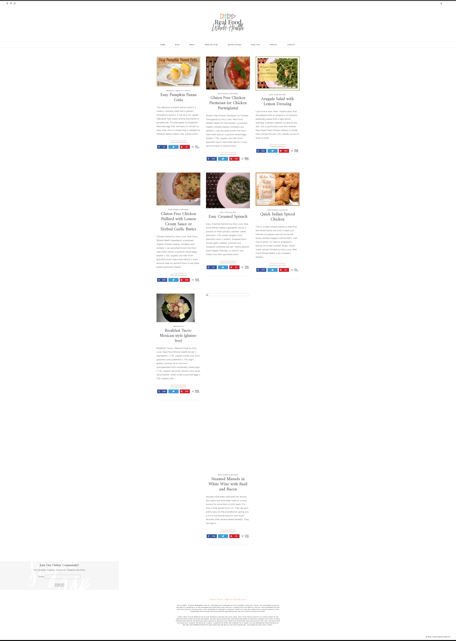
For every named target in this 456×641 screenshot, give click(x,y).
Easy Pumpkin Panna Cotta (178, 97)
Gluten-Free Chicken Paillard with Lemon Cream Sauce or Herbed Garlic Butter (178, 221)
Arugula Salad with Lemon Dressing (277, 101)
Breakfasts (178, 326)
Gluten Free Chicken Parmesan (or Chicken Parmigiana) (228, 103)
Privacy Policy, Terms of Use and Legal (228, 599)
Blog (177, 44)
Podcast (273, 44)
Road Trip (255, 44)
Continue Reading (178, 140)
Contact (291, 44)
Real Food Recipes (277, 94)
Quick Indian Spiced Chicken (277, 217)
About (192, 44)
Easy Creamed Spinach (228, 216)
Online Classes (234, 44)
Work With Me (211, 44)
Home (163, 44)
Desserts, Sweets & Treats (178, 90)
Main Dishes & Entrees (228, 93)
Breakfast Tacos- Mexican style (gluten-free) (178, 336)
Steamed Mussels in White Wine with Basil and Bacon (228, 484)
